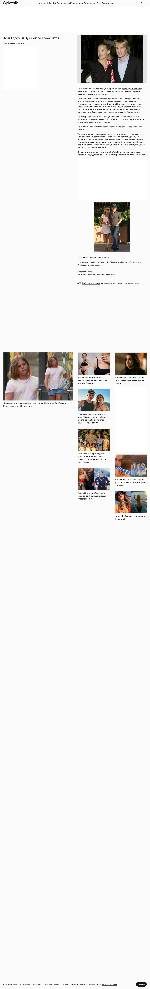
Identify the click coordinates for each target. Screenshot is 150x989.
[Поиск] (141, 3)
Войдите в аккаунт (91, 283)
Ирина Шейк (45, 3)
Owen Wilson (111, 274)
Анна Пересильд (86, 3)
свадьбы (100, 274)
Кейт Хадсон (89, 274)
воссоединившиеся (131, 88)
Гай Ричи (57, 3)
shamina (88, 271)
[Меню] (145, 3)
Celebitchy (94, 262)
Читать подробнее (109, 984)
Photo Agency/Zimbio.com (89, 265)
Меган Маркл (70, 3)
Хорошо (141, 984)
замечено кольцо (106, 112)
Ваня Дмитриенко (105, 3)
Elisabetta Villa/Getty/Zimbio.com (125, 262)
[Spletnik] (10, 3)
